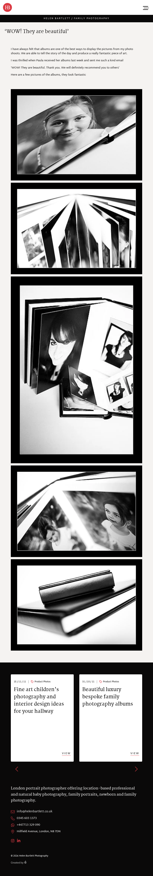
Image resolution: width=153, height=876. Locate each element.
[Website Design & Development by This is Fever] (76, 862)
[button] (17, 769)
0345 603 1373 (27, 818)
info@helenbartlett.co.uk (34, 812)
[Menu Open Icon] (145, 7)
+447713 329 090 (28, 825)
